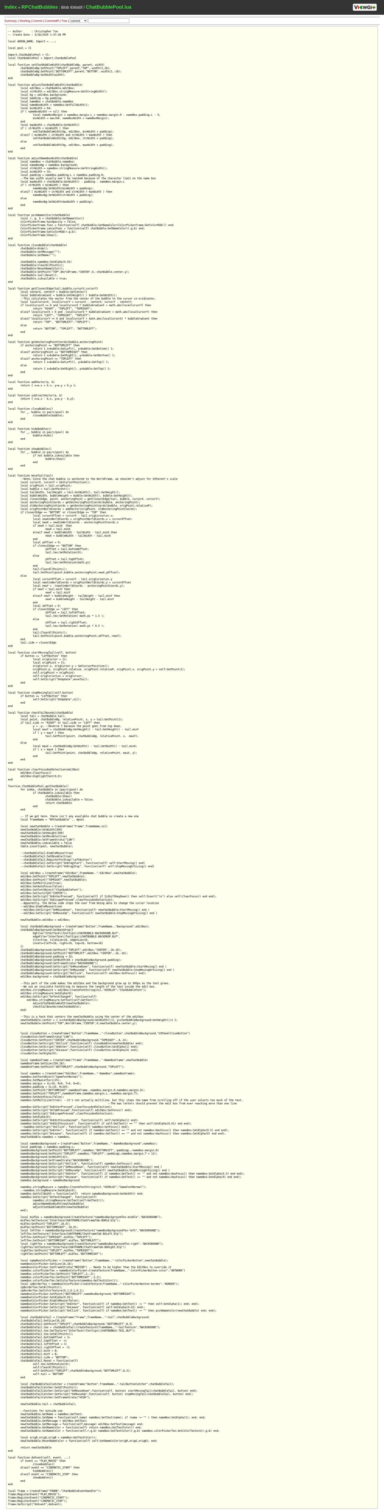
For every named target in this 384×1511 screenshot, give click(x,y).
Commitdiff (52, 20)
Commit (37, 20)
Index (10, 7)
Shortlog (24, 20)
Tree (64, 20)
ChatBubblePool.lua (108, 7)
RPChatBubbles (39, 7)
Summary (10, 20)
